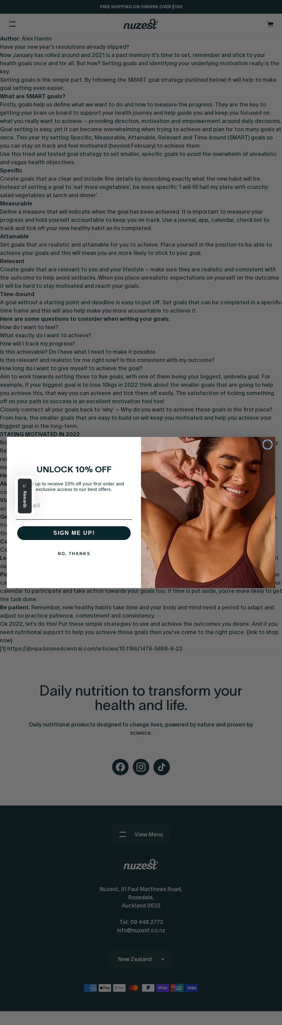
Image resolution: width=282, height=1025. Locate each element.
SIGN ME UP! (74, 533)
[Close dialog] (267, 444)
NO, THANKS (74, 553)
